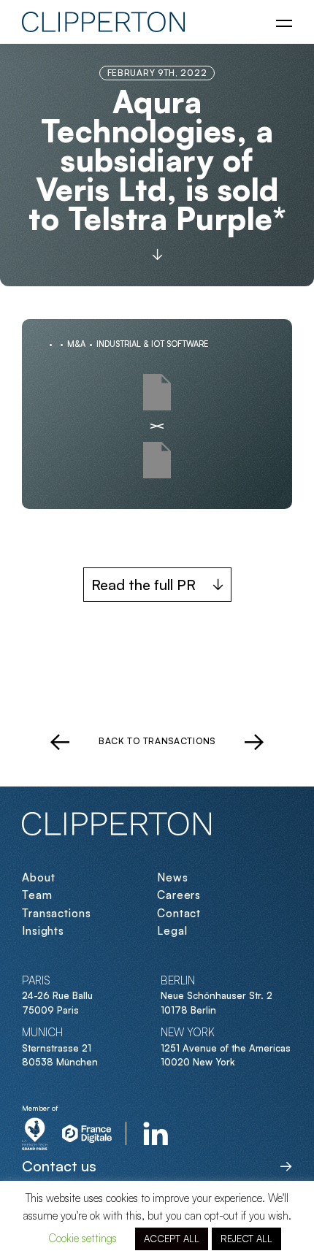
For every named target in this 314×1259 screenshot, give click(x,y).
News (172, 877)
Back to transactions (157, 741)
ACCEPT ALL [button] (171, 1238)
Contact (179, 913)
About (38, 877)
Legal (172, 931)
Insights (43, 931)
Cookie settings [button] (82, 1238)
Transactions (56, 913)
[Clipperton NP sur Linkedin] (156, 1133)
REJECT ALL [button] (246, 1238)
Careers (179, 895)
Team (37, 895)
